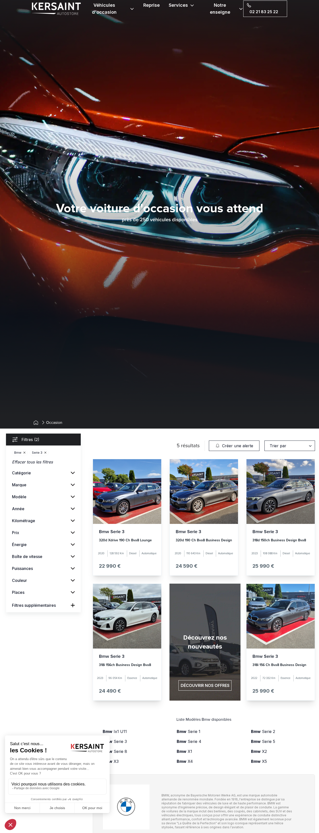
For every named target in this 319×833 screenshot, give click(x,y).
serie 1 (188, 731)
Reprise (151, 5)
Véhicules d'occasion (104, 8)
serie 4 (189, 741)
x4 (185, 761)
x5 (259, 761)
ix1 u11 (115, 731)
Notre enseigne (220, 8)
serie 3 (115, 741)
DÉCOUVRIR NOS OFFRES (205, 685)
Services (178, 5)
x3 (111, 761)
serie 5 (263, 741)
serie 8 (115, 751)
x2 (259, 751)
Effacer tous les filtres (32, 461)
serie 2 (263, 731)
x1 (184, 751)
